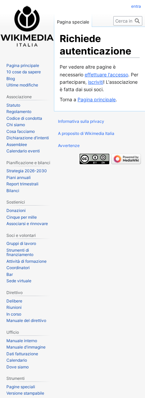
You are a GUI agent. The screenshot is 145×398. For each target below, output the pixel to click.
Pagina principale (97, 99)
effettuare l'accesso (106, 74)
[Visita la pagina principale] (27, 27)
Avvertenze (69, 145)
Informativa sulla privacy (81, 121)
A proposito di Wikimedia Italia (86, 133)
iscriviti (95, 82)
